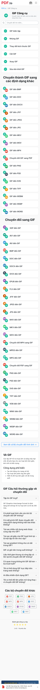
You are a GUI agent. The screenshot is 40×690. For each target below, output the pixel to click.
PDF (9, 596)
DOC (31, 601)
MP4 (20, 601)
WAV (26, 611)
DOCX (8, 606)
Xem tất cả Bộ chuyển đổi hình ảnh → (20, 444)
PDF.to (3, 8)
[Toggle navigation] (36, 3)
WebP (32, 606)
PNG (20, 596)
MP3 (9, 601)
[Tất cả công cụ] (30, 3)
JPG (31, 596)
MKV (14, 611)
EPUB (20, 606)
